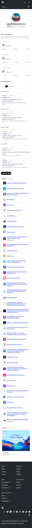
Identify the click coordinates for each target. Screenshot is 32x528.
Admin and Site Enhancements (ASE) (16, 183)
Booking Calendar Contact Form (15, 226)
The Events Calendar (12, 362)
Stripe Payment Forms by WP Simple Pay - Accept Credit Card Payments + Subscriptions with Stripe (17, 351)
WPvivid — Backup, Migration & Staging (17, 419)
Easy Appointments (12, 250)
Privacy (4, 474)
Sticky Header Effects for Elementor (16, 339)
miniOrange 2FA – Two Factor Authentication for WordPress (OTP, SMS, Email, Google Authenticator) (16, 304)
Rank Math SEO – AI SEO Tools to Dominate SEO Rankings (15, 317)
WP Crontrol (10, 402)
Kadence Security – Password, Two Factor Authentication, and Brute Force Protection (17, 284)
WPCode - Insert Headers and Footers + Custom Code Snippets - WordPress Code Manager (17, 414)
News (3, 469)
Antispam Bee (10, 199)
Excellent (13, 152)
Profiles (3, 7)
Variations (6, 452)
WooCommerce (11, 386)
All (6, 86)
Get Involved (20, 479)
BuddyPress (6, 501)
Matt (4, 495)
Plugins (18, 471)
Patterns (18, 474)
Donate (19, 485)
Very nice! (13, 99)
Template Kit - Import (12, 357)
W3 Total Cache (11, 380)
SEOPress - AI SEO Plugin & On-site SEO (17, 322)
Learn (3, 479)
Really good (14, 164)
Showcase (19, 466)
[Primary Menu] (28, 7)
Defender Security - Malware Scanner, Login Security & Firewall (17, 237)
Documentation (6, 482)
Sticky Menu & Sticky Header (14, 344)
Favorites (5, 173)
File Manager (10, 256)
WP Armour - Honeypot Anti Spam (16, 396)
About (3, 466)
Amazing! (13, 135)
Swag (18, 487)
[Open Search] (25, 2)
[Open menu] (29, 2)
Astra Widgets (10, 215)
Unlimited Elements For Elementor (16, 375)
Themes (18, 469)
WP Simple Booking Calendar (15, 407)
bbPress (5, 498)
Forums (11, 86)
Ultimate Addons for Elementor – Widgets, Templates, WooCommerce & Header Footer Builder (17, 369)
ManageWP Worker (12, 297)
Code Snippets (11, 232)
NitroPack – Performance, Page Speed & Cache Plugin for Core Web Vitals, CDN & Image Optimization (18, 311)
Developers (5, 485)
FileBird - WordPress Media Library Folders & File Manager (16, 261)
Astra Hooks (10, 205)
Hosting (4, 471)
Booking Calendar (12, 221)
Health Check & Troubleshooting (15, 267)
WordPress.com (7, 493)
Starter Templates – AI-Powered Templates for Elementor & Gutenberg (17, 333)
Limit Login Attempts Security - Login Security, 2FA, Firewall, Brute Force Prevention (16, 291)
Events (18, 482)
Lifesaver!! (13, 117)
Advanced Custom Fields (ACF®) (15, 188)
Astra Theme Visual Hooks (14, 210)
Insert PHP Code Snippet (13, 278)
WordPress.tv (6, 487)
